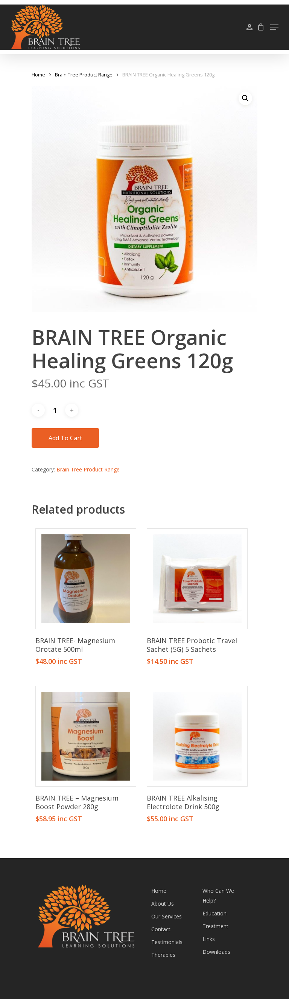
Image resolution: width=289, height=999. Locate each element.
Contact (160, 929)
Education (214, 913)
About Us (162, 903)
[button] (245, 98)
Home (38, 74)
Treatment (215, 926)
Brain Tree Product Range (84, 74)
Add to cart (65, 438)
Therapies (163, 954)
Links (208, 939)
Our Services (166, 916)
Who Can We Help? (218, 895)
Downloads (216, 951)
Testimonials (167, 942)
